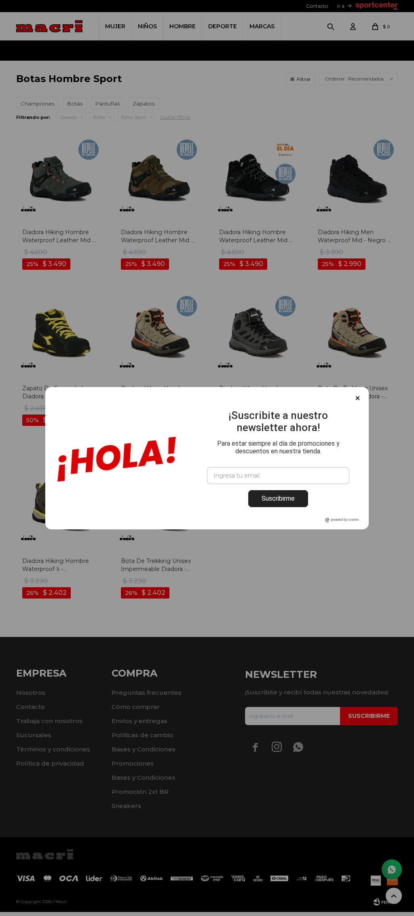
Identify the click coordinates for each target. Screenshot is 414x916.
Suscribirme (278, 498)
